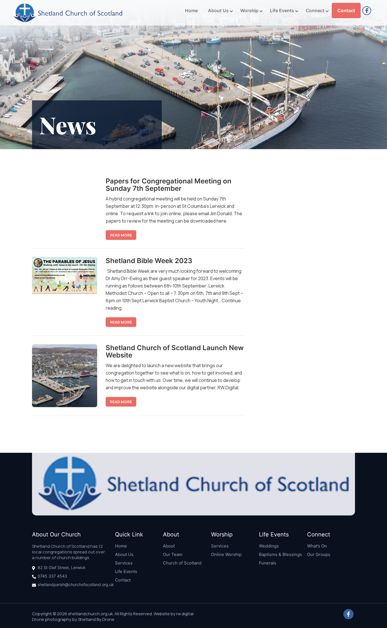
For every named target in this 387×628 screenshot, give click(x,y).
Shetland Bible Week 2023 (149, 261)
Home (191, 10)
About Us (218, 10)
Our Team (172, 554)
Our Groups (318, 554)
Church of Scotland (182, 563)
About (169, 546)
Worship (249, 10)
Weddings (269, 546)
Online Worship (226, 554)
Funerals (267, 563)
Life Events (282, 10)
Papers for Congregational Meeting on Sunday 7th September (168, 185)
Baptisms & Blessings (280, 554)
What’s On (317, 546)
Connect (315, 10)
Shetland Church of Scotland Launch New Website (175, 351)
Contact (346, 10)
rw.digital (185, 614)
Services (124, 563)
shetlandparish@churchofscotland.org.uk (76, 584)
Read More (121, 235)
